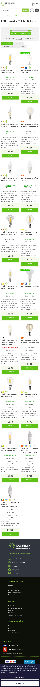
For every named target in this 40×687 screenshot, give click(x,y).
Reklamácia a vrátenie (15, 595)
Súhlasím (20, 683)
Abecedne (21, 46)
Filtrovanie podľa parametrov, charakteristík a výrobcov (19, 38)
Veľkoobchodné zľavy (15, 615)
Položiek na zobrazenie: (20, 33)
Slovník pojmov (13, 626)
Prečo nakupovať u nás (15, 608)
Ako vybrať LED (13, 633)
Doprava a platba (13, 590)
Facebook (15, 566)
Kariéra (10, 610)
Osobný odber (12, 588)
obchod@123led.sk (18, 562)
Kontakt (10, 586)
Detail (10, 97)
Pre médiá (11, 613)
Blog (9, 628)
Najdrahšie (19, 43)
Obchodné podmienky (15, 593)
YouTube (15, 573)
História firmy (12, 606)
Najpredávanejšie (8, 46)
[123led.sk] (8, 4)
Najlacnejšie (7, 43)
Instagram (15, 570)
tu (19, 672)
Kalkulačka (11, 630)
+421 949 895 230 (18, 559)
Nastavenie (20, 677)
